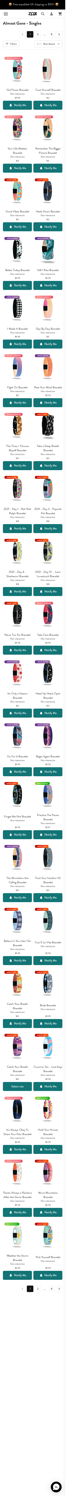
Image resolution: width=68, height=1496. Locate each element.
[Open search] (43, 14)
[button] (56, 1487)
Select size (17, 1086)
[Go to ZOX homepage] (32, 14)
